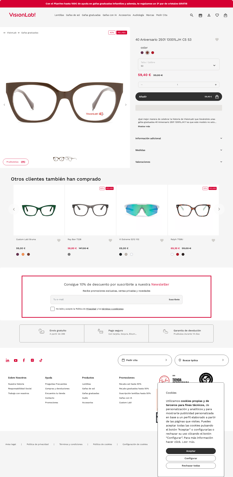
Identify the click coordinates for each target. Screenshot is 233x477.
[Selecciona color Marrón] (148, 53)
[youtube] (32, 360)
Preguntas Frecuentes (56, 384)
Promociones (51, 402)
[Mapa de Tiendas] (200, 15)
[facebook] (24, 360)
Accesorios (87, 402)
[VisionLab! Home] (28, 15)
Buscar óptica (190, 360)
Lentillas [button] (59, 15)
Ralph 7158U (131, 239)
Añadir (175, 96)
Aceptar (190, 451)
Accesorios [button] (124, 15)
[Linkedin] (7, 360)
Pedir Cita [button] (161, 15)
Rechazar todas (191, 465)
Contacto (49, 398)
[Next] (219, 209)
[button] (4, 103)
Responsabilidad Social (20, 388)
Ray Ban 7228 (29, 239)
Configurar (191, 458)
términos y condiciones (112, 309)
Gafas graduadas (90, 393)
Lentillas (86, 384)
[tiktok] (41, 360)
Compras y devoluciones (57, 388)
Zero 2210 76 (183, 239)
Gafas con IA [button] (110, 15)
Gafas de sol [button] (73, 15)
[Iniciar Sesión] (209, 15)
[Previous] (13, 209)
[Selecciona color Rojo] (153, 53)
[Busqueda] (192, 15)
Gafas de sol (88, 388)
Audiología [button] (138, 15)
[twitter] (15, 360)
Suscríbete (174, 299)
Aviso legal (10, 444)
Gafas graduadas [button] (91, 15)
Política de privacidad (38, 444)
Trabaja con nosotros (18, 393)
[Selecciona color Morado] (143, 53)
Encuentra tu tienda (55, 393)
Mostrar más (144, 126)
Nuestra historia (16, 384)
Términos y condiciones (70, 444)
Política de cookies (102, 444)
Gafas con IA (125, 398)
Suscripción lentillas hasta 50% (135, 393)
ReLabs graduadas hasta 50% (134, 388)
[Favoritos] (63, 240)
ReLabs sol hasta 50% (130, 384)
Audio (85, 398)
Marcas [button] (150, 15)
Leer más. (188, 441)
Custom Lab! (125, 402)
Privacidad (91, 309)
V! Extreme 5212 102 (84, 239)
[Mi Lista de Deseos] (217, 15)
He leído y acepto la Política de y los (89, 309)
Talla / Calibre (148, 62)
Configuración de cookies (135, 444)
